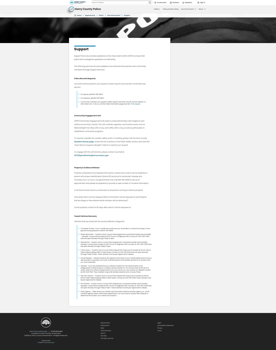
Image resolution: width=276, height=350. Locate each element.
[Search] (149, 3)
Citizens (156, 9)
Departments (90, 15)
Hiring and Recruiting (170, 9)
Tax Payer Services (107, 338)
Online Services (106, 330)
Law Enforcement (113, 15)
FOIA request (135, 104)
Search (103, 333)
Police (101, 15)
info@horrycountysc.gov (46, 342)
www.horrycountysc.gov (38, 331)
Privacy (159, 328)
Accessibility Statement (165, 325)
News (102, 328)
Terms (159, 330)
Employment (105, 325)
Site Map (104, 336)
